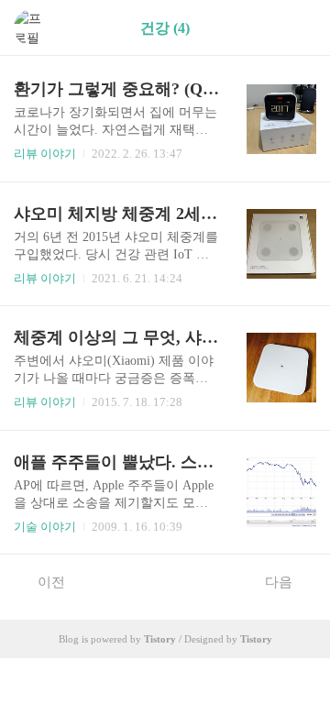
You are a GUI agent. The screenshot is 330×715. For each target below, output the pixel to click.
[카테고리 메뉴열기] (298, 28)
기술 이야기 (45, 527)
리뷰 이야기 (45, 153)
